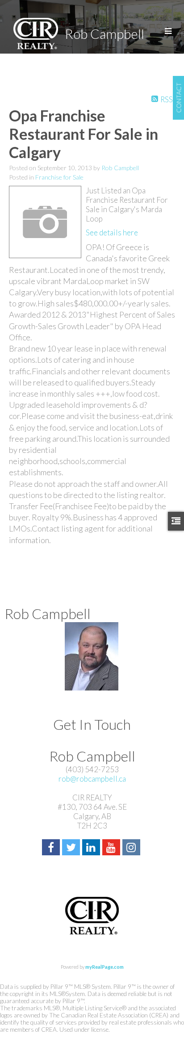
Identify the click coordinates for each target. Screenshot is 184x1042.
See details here (112, 232)
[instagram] (132, 848)
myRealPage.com (104, 967)
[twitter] (72, 848)
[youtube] (112, 848)
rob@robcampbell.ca (92, 778)
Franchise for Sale (59, 177)
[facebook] (52, 848)
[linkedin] (92, 848)
